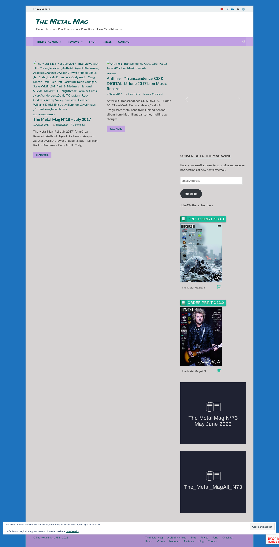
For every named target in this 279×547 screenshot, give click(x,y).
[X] (238, 9)
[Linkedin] (232, 9)
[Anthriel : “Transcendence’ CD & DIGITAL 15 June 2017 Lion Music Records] (140, 65)
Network (174, 541)
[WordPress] (243, 9)
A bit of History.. (176, 537)
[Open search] (244, 41)
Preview (201, 253)
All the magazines (44, 114)
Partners (189, 541)
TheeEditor (62, 124)
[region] (213, 99)
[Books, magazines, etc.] (219, 287)
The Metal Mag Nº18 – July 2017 (62, 119)
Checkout (227, 537)
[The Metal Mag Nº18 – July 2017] (66, 86)
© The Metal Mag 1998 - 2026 (50, 537)
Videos (161, 541)
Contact (124, 41)
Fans (215, 537)
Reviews (73, 41)
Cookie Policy (72, 531)
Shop (92, 41)
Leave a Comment (153, 94)
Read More (41, 154)
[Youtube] (222, 9)
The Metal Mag (62, 22)
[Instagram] (227, 9)
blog (201, 541)
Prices (107, 41)
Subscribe (191, 193)
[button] (186, 100)
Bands (149, 541)
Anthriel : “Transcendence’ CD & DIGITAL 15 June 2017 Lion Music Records (137, 83)
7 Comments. (78, 124)
